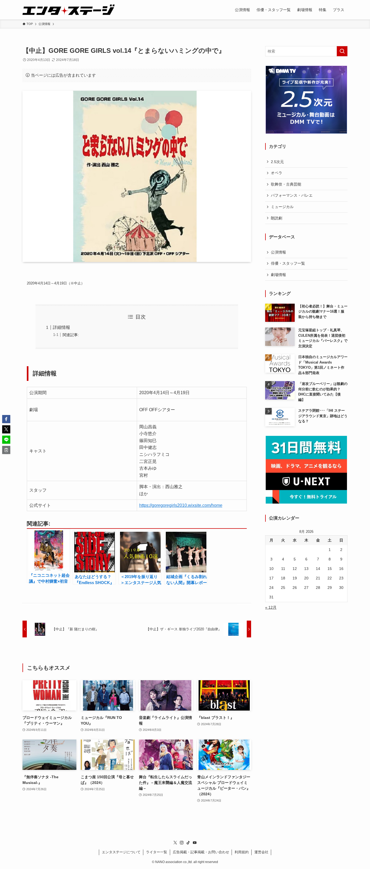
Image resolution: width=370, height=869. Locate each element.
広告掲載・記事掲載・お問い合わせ (201, 852)
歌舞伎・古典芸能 (286, 184)
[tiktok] (188, 842)
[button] (6, 419)
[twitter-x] (175, 842)
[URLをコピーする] (6, 450)
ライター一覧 (156, 852)
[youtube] (194, 842)
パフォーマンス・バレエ (292, 195)
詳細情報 (61, 327)
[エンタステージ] (68, 9)
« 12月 (271, 607)
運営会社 (261, 852)
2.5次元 (277, 162)
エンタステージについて (121, 852)
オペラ (276, 173)
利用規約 (242, 852)
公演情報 (278, 252)
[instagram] (181, 842)
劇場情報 (278, 275)
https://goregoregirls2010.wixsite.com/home (180, 505)
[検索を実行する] (342, 51)
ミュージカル (282, 207)
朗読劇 (276, 218)
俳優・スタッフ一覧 (288, 263)
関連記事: (71, 335)
